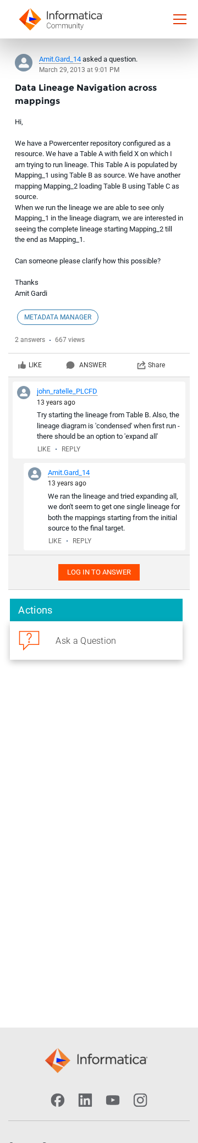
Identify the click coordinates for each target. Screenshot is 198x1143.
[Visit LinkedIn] (85, 1100)
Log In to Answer (99, 572)
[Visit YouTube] (113, 1100)
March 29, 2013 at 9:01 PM (79, 70)
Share (156, 365)
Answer (92, 365)
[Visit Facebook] (58, 1100)
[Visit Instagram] (140, 1100)
